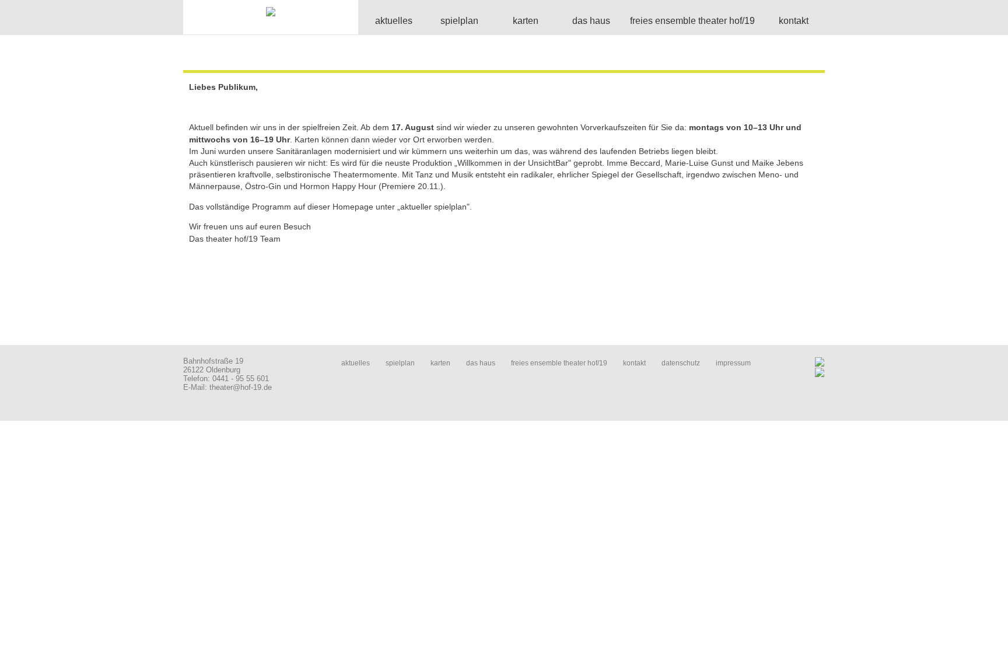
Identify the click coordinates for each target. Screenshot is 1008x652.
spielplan (400, 363)
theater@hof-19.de (240, 387)
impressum (733, 363)
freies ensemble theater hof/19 (559, 363)
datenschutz (681, 363)
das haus (480, 363)
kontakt (634, 363)
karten (440, 363)
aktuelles (355, 363)
